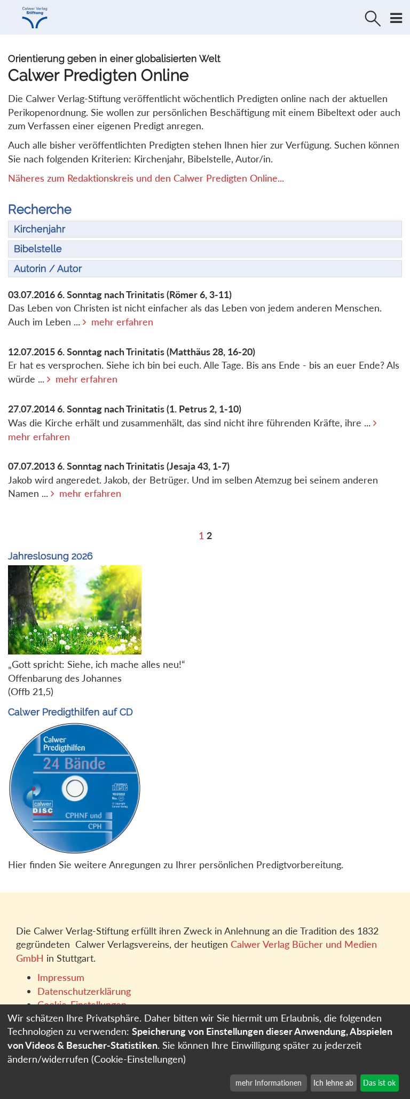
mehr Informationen (268, 1082)
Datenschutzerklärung (84, 991)
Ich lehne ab (333, 1082)
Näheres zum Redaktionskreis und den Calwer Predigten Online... (146, 178)
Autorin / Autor (48, 268)
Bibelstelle (38, 248)
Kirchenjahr (39, 229)
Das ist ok (379, 1082)
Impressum (60, 977)
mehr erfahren (122, 322)
